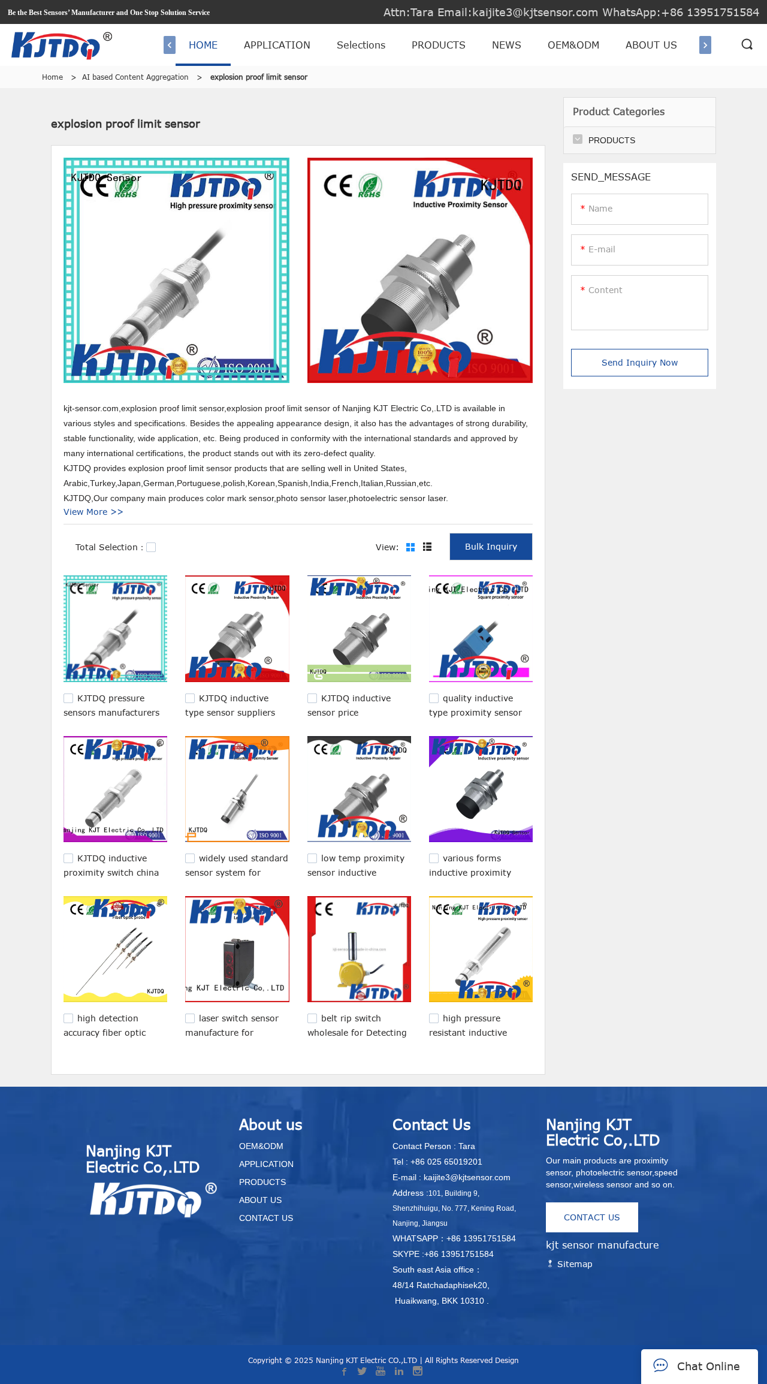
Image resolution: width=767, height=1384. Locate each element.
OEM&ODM (573, 45)
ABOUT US (651, 45)
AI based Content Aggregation (135, 77)
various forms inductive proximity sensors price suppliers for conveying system (477, 877)
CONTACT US (592, 1217)
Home (52, 77)
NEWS (506, 45)
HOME (203, 45)
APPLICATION (277, 45)
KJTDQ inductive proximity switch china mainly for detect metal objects (113, 877)
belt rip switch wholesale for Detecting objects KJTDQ (357, 1031)
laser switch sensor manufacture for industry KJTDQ (232, 1031)
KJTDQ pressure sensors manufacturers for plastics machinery (111, 711)
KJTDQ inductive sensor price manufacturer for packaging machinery (352, 717)
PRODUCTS (439, 45)
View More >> (93, 511)
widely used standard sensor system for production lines (236, 871)
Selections (361, 45)
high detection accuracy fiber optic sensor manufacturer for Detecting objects (115, 1037)
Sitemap (573, 1264)
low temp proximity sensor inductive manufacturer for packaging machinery (355, 877)
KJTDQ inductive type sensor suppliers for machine (230, 711)
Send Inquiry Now (640, 362)
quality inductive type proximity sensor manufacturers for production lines (475, 717)
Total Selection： (111, 547)
